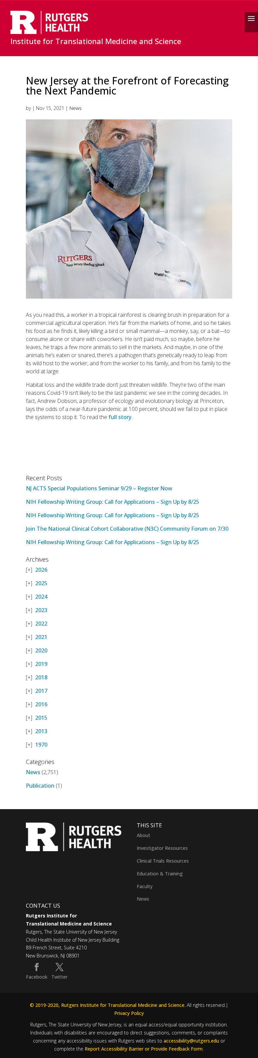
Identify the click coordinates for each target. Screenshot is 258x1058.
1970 (41, 744)
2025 (41, 583)
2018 (41, 677)
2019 (41, 664)
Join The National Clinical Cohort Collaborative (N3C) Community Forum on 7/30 (127, 528)
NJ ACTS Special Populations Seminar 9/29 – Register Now (99, 488)
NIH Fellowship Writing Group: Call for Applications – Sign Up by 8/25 (112, 501)
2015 (41, 717)
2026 (41, 569)
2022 (41, 623)
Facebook (36, 977)
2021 (41, 637)
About (143, 835)
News (75, 108)
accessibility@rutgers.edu (191, 1040)
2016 (41, 704)
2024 (41, 596)
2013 (41, 731)
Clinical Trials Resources (163, 861)
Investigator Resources (162, 848)
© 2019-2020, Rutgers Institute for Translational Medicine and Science (107, 1005)
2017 (41, 690)
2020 (41, 650)
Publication (40, 785)
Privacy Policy (129, 1013)
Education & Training (160, 873)
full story (119, 417)
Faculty (145, 886)
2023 (41, 610)
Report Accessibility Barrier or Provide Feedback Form (144, 1049)
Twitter (59, 977)
